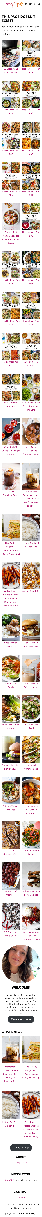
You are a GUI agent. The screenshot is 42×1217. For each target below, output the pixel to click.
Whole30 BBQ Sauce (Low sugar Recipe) (11, 450)
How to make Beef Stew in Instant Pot (31, 809)
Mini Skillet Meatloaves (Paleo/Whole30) (31, 450)
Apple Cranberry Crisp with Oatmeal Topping (31, 935)
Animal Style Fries (31, 591)
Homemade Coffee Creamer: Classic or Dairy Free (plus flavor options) (31, 498)
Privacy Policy (21, 1163)
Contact (21, 1197)
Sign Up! (9, 1180)
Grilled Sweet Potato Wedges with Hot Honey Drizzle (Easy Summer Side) (11, 598)
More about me (19, 1019)
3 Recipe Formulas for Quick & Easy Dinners (31, 406)
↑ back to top (21, 1147)
